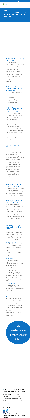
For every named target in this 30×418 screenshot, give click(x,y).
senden (7, 381)
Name (4, 366)
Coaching (5, 400)
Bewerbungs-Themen (8, 403)
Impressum (18, 406)
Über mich (18, 398)
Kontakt (18, 396)
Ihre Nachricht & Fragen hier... (10, 374)
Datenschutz (19, 404)
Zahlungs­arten (19, 400)
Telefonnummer (7, 372)
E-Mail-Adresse (6, 369)
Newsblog (5, 396)
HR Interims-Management (9, 398)
